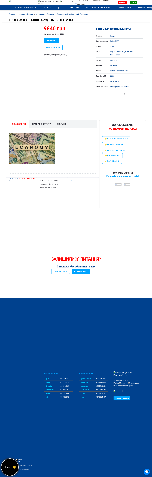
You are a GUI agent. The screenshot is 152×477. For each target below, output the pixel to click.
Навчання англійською (119, 71)
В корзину (52, 40)
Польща (113, 65)
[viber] (116, 383)
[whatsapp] (118, 386)
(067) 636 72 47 (127, 373)
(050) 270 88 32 (125, 375)
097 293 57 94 (101, 379)
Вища (112, 36)
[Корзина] (140, 2)
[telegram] (123, 383)
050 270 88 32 (64, 379)
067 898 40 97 (64, 390)
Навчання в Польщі (25, 14)
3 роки (112, 46)
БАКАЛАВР (114, 41)
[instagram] (80, 5)
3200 (112, 76)
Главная (12, 14)
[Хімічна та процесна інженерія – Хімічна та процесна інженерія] (52, 193)
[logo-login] (22, 2)
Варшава (113, 60)
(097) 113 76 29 (52, 1)
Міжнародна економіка (119, 87)
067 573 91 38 (64, 382)
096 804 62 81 (64, 386)
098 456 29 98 (64, 397)
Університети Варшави (45, 14)
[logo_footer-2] (23, 379)
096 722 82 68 (101, 386)
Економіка (114, 81)
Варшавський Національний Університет (73, 14)
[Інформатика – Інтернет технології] (83, 193)
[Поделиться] (119, 94)
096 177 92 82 (64, 393)
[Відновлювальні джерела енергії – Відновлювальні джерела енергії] (21, 193)
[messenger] (133, 383)
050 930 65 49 (101, 390)
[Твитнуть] (124, 94)
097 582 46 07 (101, 397)
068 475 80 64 (101, 382)
